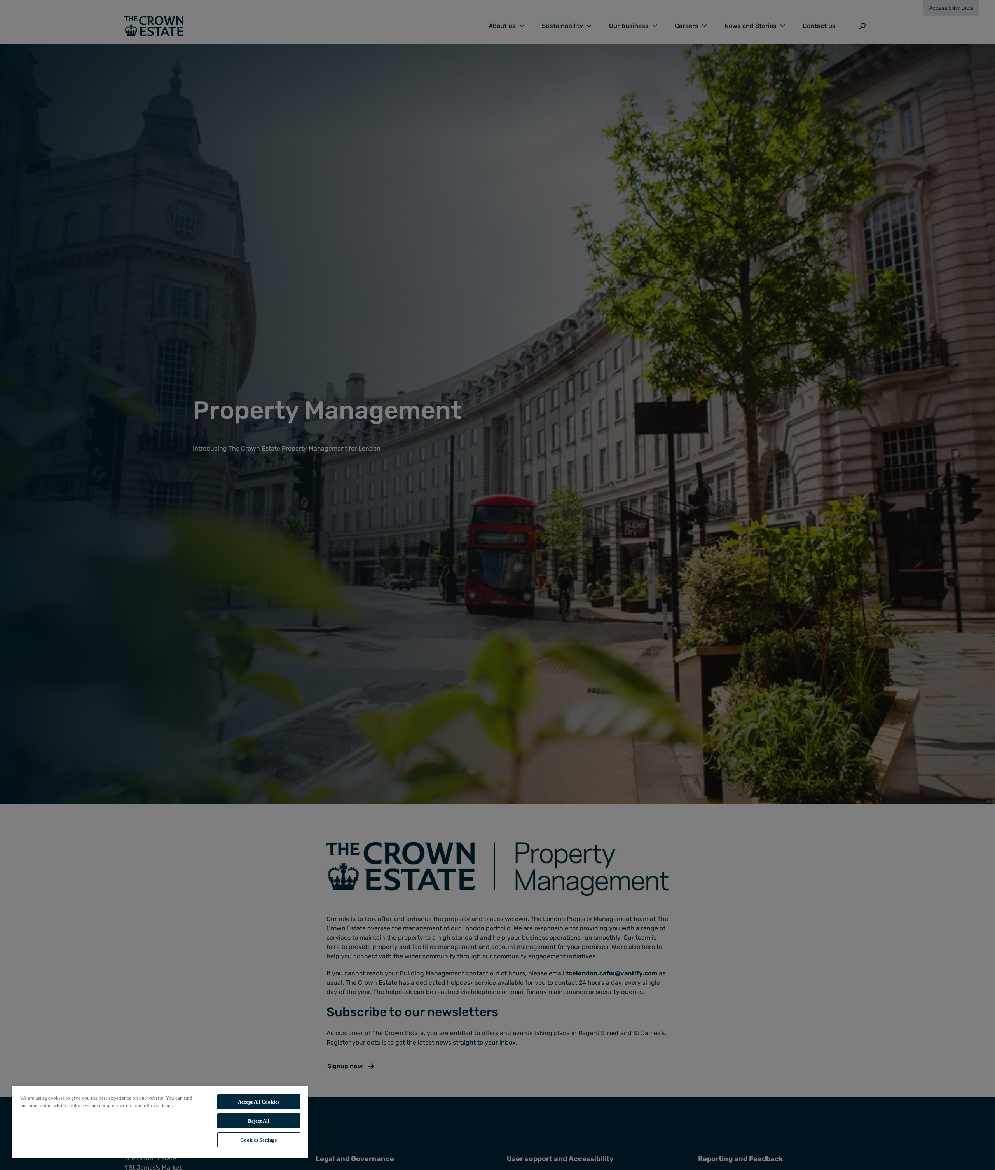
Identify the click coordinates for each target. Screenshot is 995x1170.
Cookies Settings (258, 1140)
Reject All (258, 1121)
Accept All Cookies (258, 1102)
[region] (160, 1121)
